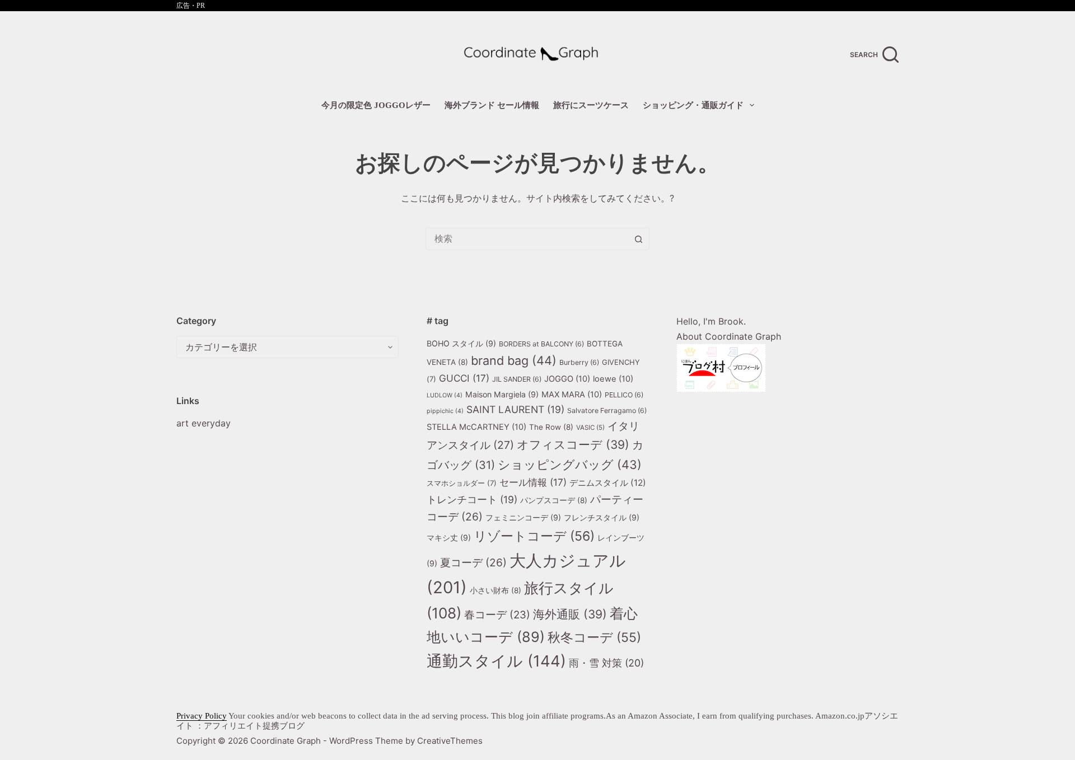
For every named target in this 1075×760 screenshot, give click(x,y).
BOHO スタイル (461, 343)
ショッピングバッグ (570, 464)
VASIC (590, 427)
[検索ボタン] (638, 239)
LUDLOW (444, 395)
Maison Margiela (502, 394)
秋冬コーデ (594, 637)
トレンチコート (472, 499)
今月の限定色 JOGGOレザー (376, 105)
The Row (551, 427)
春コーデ (497, 614)
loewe (613, 379)
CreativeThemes (450, 740)
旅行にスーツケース (591, 105)
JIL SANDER (516, 379)
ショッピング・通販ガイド (693, 105)
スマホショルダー (462, 482)
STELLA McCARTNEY (476, 427)
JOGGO (567, 379)
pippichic (445, 411)
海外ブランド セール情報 (492, 105)
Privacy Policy (201, 715)
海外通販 (570, 614)
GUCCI (464, 378)
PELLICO (624, 395)
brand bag (514, 360)
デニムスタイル (607, 482)
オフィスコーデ (573, 445)
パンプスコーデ (553, 500)
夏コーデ (473, 562)
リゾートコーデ (534, 536)
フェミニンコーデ (523, 517)
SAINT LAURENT (515, 409)
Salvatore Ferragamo (607, 410)
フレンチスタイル (601, 517)
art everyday (203, 423)
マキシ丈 (449, 537)
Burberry (579, 362)
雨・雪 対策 (606, 663)
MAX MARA (571, 395)
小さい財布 (495, 590)
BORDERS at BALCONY (541, 344)
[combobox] (527, 239)
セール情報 (533, 482)
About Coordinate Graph (728, 336)
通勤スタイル (496, 660)
